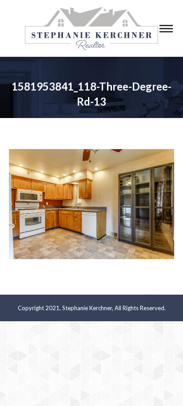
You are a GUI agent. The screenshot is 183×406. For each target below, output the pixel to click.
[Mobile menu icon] (166, 28)
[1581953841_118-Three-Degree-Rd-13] (91, 204)
